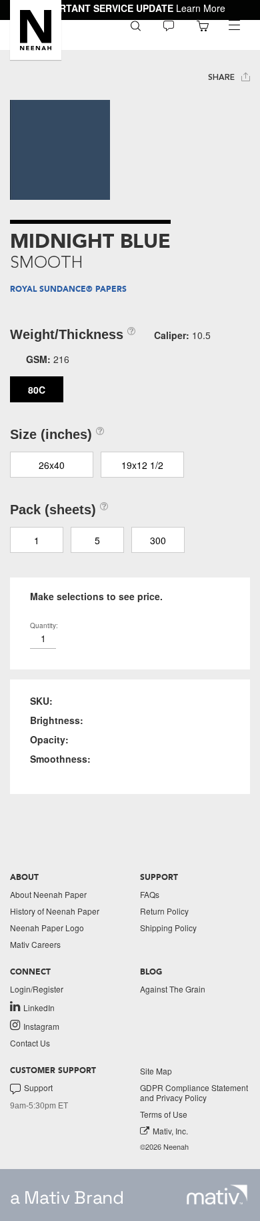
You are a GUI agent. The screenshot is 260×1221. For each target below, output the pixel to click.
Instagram (41, 1025)
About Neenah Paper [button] (48, 894)
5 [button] (97, 540)
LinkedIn (39, 1007)
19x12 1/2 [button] (142, 465)
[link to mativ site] (217, 1194)
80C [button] (36, 389)
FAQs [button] (149, 894)
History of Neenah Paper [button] (54, 911)
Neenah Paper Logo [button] (47, 928)
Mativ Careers (35, 944)
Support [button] (38, 1087)
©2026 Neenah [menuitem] (164, 1146)
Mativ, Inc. (170, 1131)
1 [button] (36, 540)
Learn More (200, 8)
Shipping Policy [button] (168, 928)
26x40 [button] (52, 465)
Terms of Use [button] (163, 1114)
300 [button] (158, 540)
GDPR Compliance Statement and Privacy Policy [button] (194, 1092)
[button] (35, 30)
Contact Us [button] (30, 1043)
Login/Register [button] (36, 989)
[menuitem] (136, 25)
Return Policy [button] (164, 911)
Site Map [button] (156, 1071)
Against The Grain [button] (172, 989)
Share (222, 77)
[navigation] (234, 25)
